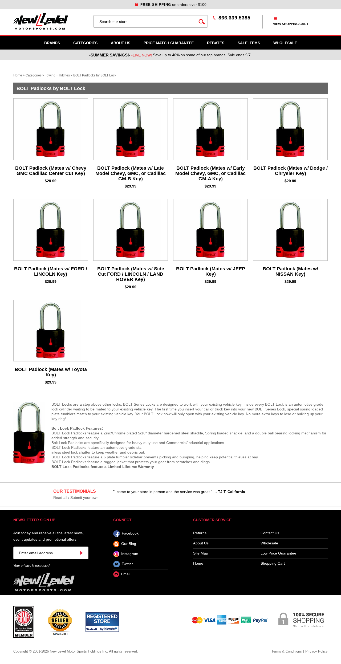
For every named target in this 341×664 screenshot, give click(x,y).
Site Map (200, 553)
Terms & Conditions (286, 651)
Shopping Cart (273, 563)
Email (125, 574)
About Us (120, 43)
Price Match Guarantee (169, 43)
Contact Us (270, 533)
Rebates (215, 43)
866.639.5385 (234, 18)
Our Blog (128, 544)
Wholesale (269, 543)
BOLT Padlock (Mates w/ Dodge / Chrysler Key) (290, 170)
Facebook (130, 533)
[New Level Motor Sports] (50, 21)
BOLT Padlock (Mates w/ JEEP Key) (210, 271)
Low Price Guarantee (278, 553)
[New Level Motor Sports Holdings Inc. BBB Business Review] (59, 622)
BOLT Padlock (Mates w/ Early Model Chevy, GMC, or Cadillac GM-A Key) (210, 173)
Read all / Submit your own (76, 497)
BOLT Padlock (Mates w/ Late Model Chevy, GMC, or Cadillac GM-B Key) (130, 173)
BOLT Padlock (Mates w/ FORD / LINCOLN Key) (50, 271)
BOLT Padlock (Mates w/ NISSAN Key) (290, 271)
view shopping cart (290, 24)
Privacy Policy (316, 651)
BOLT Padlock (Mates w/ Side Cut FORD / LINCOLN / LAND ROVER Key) (130, 274)
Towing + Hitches (57, 75)
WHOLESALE (285, 43)
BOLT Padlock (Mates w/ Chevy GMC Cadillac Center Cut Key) (50, 170)
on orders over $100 (173, 4)
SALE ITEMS (249, 43)
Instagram (129, 554)
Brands (52, 43)
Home (17, 75)
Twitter (127, 564)
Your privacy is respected (31, 566)
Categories (85, 43)
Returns (199, 533)
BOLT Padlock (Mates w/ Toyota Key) (51, 372)
